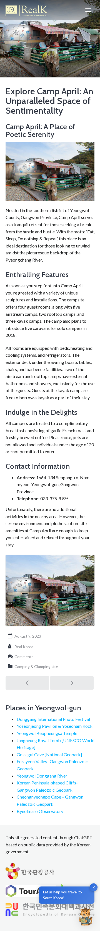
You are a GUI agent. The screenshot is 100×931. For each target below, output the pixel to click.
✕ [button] (93, 887)
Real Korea (23, 646)
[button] (85, 916)
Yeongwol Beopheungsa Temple (47, 733)
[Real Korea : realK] (26, 10)
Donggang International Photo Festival (53, 719)
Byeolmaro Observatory (40, 811)
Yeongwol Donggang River (42, 775)
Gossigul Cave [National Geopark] (49, 754)
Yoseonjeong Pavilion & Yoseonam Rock (54, 726)
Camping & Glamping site (36, 666)
